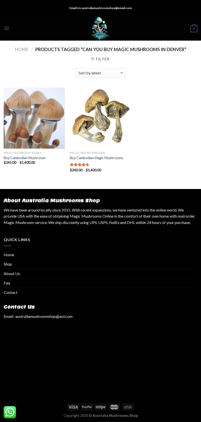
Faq (7, 282)
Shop (8, 264)
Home (22, 49)
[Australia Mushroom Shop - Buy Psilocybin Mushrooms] (101, 28)
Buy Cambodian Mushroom (25, 158)
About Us (12, 273)
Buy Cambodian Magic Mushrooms (96, 158)
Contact (10, 292)
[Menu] (7, 28)
